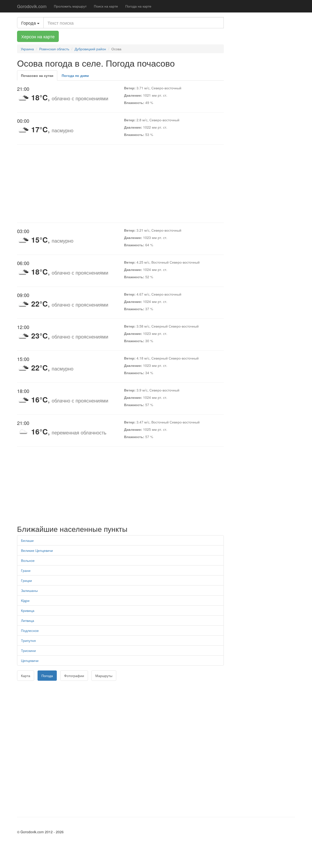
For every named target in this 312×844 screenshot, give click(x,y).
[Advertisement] (120, 183)
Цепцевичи (30, 660)
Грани (25, 570)
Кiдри (25, 600)
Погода (47, 675)
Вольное (28, 560)
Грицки (26, 580)
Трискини (28, 650)
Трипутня (28, 640)
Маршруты (103, 675)
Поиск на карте (106, 6)
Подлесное (30, 630)
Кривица (27, 610)
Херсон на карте (38, 36)
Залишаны (29, 590)
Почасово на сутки (37, 75)
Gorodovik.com (32, 6)
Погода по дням (75, 75)
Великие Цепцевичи (37, 550)
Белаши (27, 540)
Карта (25, 675)
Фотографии (74, 675)
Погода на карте (138, 6)
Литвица (27, 620)
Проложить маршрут (70, 6)
